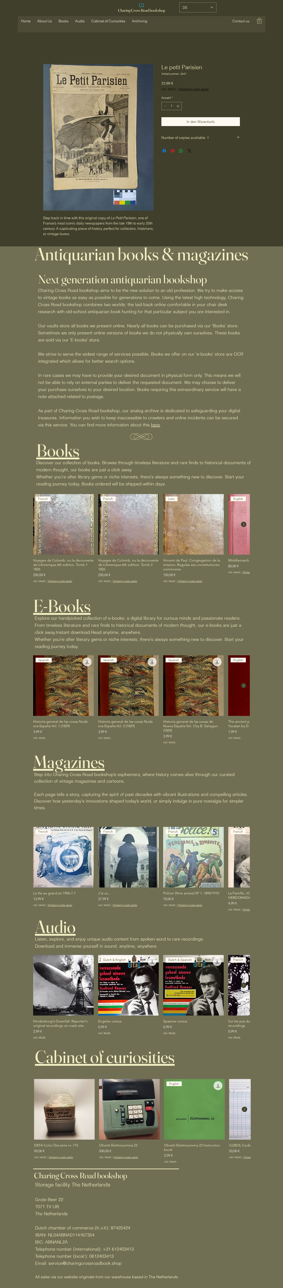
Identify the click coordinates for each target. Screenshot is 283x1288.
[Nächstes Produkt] (243, 524)
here (155, 424)
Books (57, 450)
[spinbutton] (172, 106)
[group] (141, 538)
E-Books (62, 606)
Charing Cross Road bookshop (141, 10)
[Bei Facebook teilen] (164, 150)
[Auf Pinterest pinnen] (172, 150)
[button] (240, 21)
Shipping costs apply (194, 89)
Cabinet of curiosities (105, 1057)
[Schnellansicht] (63, 985)
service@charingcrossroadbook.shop (85, 1263)
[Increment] (178, 106)
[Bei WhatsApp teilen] (181, 150)
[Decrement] (165, 106)
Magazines (69, 761)
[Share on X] (189, 150)
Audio (55, 926)
